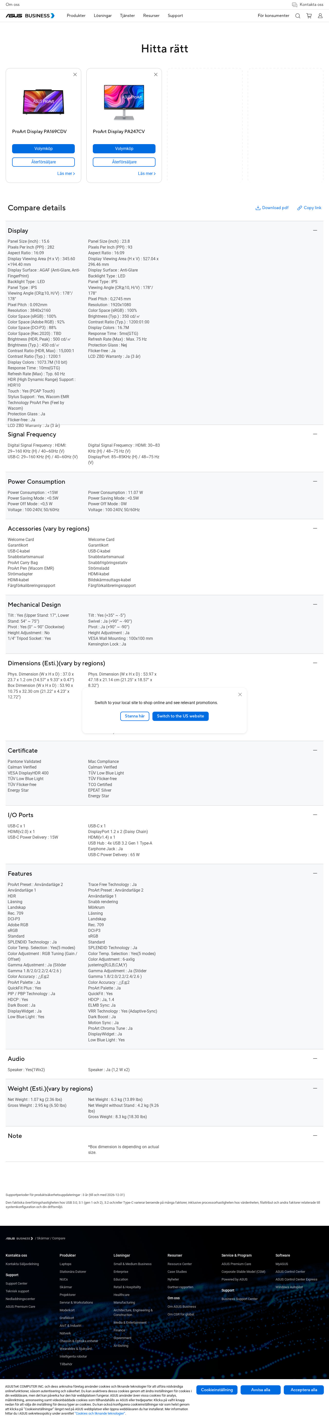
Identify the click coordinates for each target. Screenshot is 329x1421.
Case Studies (177, 1272)
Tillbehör (66, 1364)
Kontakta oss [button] (311, 4)
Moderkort (67, 1310)
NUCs (64, 1279)
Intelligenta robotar (73, 1356)
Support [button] (175, 15)
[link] (43, 162)
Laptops (65, 1264)
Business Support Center (240, 1299)
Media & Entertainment (130, 1322)
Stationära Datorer (73, 1272)
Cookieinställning (217, 1389)
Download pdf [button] (275, 207)
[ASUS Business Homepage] (30, 16)
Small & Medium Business (133, 1264)
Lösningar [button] (103, 15)
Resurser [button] (151, 15)
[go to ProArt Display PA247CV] (124, 102)
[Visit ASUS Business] (20, 1238)
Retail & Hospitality (127, 1287)
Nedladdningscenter (20, 1299)
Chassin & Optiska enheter (79, 1341)
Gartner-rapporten (180, 1287)
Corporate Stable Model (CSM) (244, 1272)
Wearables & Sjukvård (76, 1349)
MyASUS (282, 1264)
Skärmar (66, 1287)
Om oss (13, 4)
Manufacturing (124, 1302)
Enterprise (121, 1272)
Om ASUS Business (182, 1306)
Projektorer (68, 1295)
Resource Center (180, 1264)
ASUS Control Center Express (296, 1279)
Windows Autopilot (289, 1287)
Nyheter (173, 1279)
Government (122, 1338)
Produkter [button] (76, 15)
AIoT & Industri (70, 1325)
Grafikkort (67, 1318)
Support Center (16, 1283)
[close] (240, 695)
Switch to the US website (180, 716)
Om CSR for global (181, 1314)
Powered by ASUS (235, 1279)
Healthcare (122, 1295)
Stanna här (135, 716)
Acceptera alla (304, 1389)
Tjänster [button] (127, 15)
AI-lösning (121, 1346)
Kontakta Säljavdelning (22, 1264)
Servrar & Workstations (76, 1302)
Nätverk (65, 1333)
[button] (298, 16)
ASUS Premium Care (20, 1306)
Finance (119, 1330)
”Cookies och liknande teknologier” (100, 1413)
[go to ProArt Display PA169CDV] (43, 102)
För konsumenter (273, 15)
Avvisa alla (260, 1389)
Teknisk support (17, 1291)
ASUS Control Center (290, 1272)
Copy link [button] (312, 207)
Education (121, 1279)
